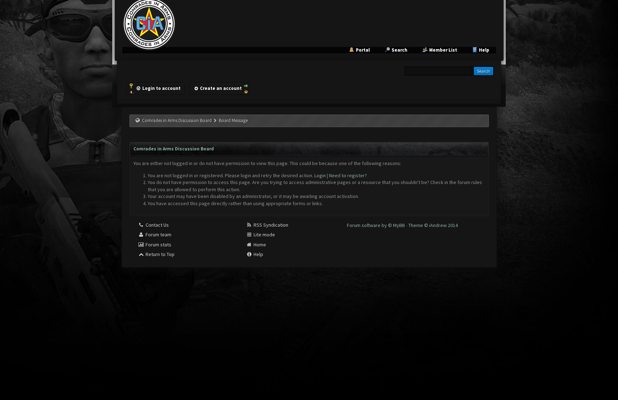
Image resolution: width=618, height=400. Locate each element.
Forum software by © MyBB (376, 225)
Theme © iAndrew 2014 (433, 225)
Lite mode (263, 234)
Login (320, 175)
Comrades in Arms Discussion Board (177, 120)
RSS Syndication (270, 225)
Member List (443, 50)
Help (484, 50)
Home (259, 244)
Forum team (157, 234)
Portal (363, 50)
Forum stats (157, 244)
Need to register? (348, 175)
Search (399, 50)
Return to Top (159, 254)
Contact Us (156, 225)
